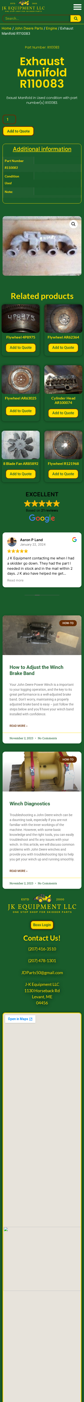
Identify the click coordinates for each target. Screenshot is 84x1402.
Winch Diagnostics (30, 804)
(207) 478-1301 (42, 960)
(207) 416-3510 (42, 948)
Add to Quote (18, 130)
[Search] (75, 18)
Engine (51, 28)
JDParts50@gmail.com (42, 972)
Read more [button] (15, 580)
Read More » (19, 725)
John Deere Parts (28, 28)
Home (6, 28)
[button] (77, 6)
